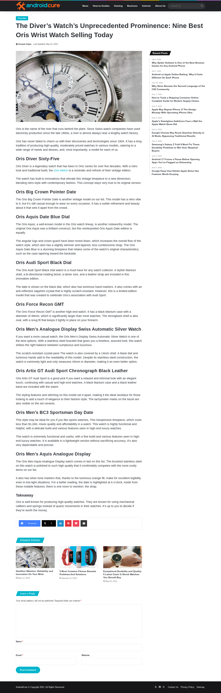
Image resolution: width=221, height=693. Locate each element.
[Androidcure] (38, 6)
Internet (146, 6)
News (85, 6)
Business (132, 6)
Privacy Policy (187, 687)
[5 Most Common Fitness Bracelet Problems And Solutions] (79, 557)
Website (85, 655)
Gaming (118, 6)
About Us (160, 6)
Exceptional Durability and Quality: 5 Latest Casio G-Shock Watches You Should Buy (122, 574)
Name (19, 641)
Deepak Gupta (24, 44)
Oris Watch (61, 170)
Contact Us (173, 687)
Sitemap (200, 687)
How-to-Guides (101, 6)
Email (19, 655)
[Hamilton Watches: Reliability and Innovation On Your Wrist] (35, 557)
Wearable (22, 18)
